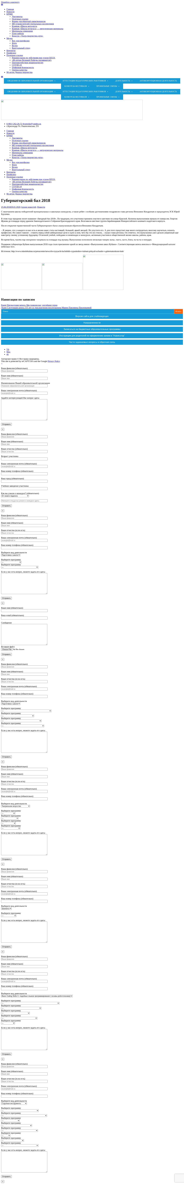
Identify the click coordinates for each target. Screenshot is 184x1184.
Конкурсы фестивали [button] (75, 86)
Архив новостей (28, 207)
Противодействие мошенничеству (27, 62)
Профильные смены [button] (106, 86)
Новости (10, 12)
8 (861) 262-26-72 (14, 124)
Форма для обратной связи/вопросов (29, 21)
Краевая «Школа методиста (24, 26)
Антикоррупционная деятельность (158, 81)
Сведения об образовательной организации (30, 81)
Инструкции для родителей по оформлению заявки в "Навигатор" (92, 336)
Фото (14, 43)
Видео (15, 45)
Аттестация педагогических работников (84, 81)
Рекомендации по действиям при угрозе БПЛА (33, 58)
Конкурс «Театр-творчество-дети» (27, 36)
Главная (10, 9)
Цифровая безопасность (23, 67)
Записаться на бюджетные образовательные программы (92, 329)
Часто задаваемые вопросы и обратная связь (92, 342)
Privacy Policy (54, 361)
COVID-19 (17, 65)
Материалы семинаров (22, 31)
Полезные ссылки (20, 19)
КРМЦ (9, 14)
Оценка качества (19, 70)
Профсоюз (11, 53)
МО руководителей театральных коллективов (33, 24)
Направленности (92, 323)
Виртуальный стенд (21, 48)
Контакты (10, 50)
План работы (18, 33)
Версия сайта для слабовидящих (92, 316)
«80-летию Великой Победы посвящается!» (32, 60)
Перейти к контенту (10, 2)
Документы (17, 16)
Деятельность (122, 81)
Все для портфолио (20, 41)
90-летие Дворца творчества (19, 72)
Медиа (9, 38)
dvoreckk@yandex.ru (32, 124)
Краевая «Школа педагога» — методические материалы (37, 28)
